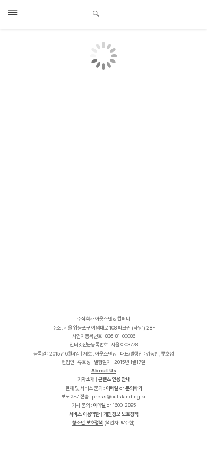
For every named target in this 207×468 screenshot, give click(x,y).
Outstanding (58, 12)
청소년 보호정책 (87, 423)
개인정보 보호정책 (121, 414)
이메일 (112, 388)
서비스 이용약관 (84, 414)
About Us (103, 371)
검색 (96, 15)
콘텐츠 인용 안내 (114, 379)
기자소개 (85, 379)
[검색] (93, 12)
